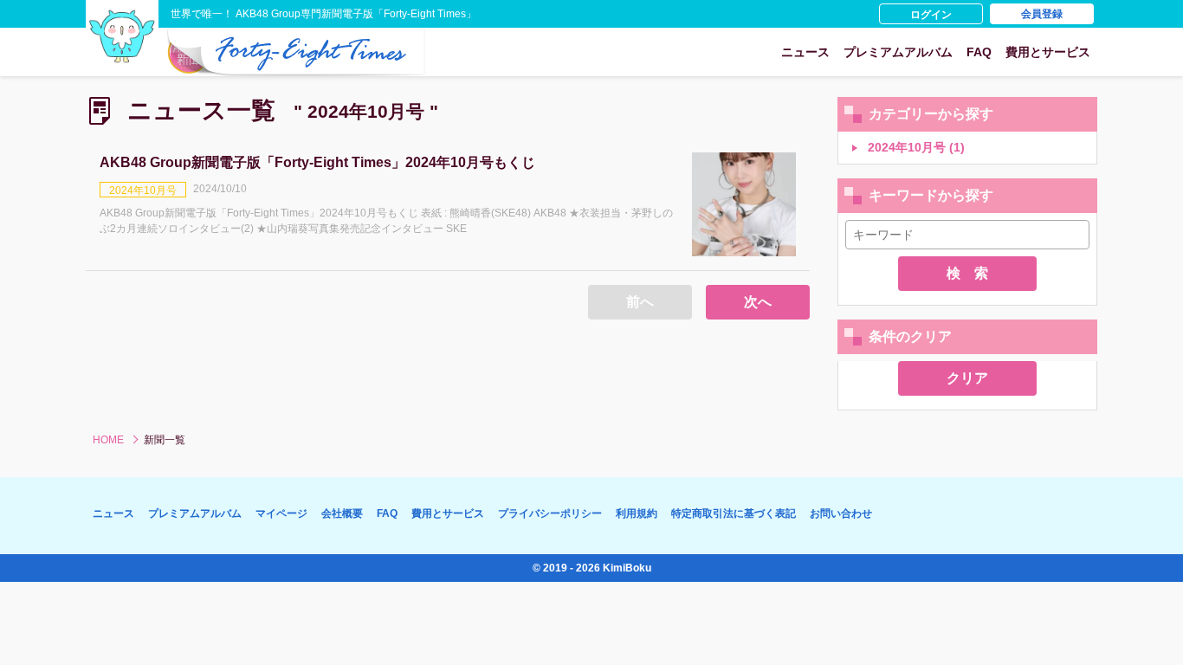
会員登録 (1042, 14)
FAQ (979, 52)
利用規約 (636, 513)
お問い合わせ (841, 513)
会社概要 (342, 513)
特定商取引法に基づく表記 (733, 513)
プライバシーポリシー (550, 513)
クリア (967, 378)
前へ (640, 301)
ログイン (931, 15)
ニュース (805, 52)
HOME (108, 440)
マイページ (281, 513)
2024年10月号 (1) (914, 147)
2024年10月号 (143, 190)
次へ (758, 301)
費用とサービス (1047, 52)
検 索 (967, 273)
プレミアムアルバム (898, 52)
